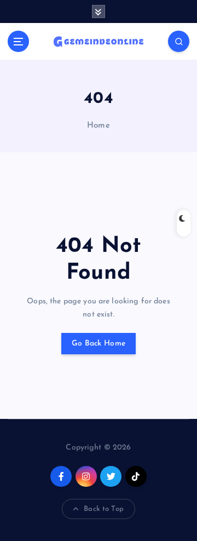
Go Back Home (98, 343)
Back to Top (104, 509)
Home (98, 126)
